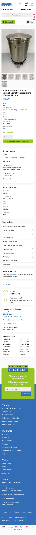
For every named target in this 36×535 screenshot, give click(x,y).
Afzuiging (6, 257)
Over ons (5, 434)
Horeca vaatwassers (9, 253)
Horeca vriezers (8, 415)
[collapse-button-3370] (32, 238)
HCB (4, 114)
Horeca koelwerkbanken (11, 421)
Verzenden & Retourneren (11, 450)
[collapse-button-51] (32, 249)
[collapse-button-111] (32, 245)
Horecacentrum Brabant (17, 518)
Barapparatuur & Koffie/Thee (12, 245)
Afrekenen (5, 473)
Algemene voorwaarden (23, 512)
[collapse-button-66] (32, 253)
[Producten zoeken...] (4, 15)
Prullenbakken (22, 110)
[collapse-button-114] (32, 230)
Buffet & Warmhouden (10, 241)
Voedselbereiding (8, 238)
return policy (13, 274)
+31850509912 (27, 9)
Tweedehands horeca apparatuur (14, 226)
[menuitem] (33, 14)
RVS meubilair (7, 249)
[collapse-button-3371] (32, 257)
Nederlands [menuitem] (8, 527)
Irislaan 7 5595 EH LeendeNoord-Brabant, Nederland (12, 314)
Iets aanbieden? (7, 441)
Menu (31, 22)
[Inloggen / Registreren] (20, 4)
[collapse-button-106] (32, 234)
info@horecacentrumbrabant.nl (16, 320)
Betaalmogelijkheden (9, 447)
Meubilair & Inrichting (10, 110)
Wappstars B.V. (20, 520)
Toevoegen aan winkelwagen (18, 141)
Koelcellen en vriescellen (11, 418)
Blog (3, 454)
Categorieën (9, 22)
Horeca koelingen (8, 424)
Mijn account (6, 463)
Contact (5, 444)
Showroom (8, 9)
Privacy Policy (7, 512)
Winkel (4, 467)
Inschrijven (26, 394)
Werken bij (5, 437)
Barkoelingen (6, 412)
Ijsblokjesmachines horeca (11, 408)
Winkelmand (6, 470)
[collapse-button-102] (32, 261)
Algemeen (6, 264)
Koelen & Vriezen (8, 234)
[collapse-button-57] (32, 241)
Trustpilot (6, 284)
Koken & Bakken (8, 230)
